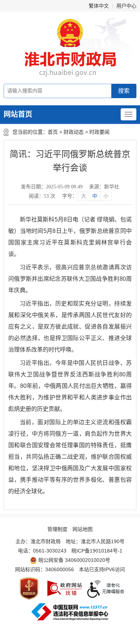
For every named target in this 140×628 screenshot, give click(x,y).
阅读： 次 (42, 196)
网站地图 (83, 529)
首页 (53, 132)
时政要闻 (99, 132)
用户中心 (126, 6)
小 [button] (105, 196)
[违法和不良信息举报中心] (70, 612)
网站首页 (18, 114)
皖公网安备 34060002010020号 (74, 560)
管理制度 (57, 529)
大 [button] (83, 196)
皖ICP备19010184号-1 (96, 551)
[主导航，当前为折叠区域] (128, 114)
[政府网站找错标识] (64, 588)
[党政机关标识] (29, 588)
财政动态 (74, 132)
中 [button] (94, 196)
